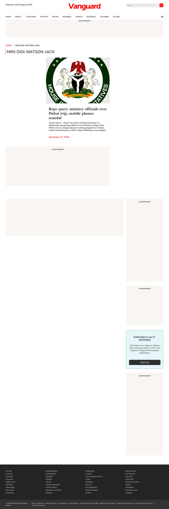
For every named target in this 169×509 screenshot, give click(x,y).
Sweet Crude (130, 471)
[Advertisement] (144, 240)
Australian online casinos (143, 503)
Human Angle (51, 487)
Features (49, 477)
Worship (129, 493)
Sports (79, 17)
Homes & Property (53, 485)
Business (67, 17)
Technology (130, 474)
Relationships (91, 487)
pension (49, 493)
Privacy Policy (73, 503)
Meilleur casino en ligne (107, 503)
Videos (128, 485)
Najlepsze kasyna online (125, 503)
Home (8, 17)
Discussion (10, 487)
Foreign (49, 479)
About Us (41, 503)
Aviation (9, 474)
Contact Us (63, 503)
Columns (104, 17)
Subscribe (144, 362)
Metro (55, 17)
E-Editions (10, 493)
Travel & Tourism (132, 482)
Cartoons (129, 479)
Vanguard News (84, 6)
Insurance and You (53, 490)
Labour (88, 474)
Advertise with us (52, 503)
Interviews (89, 471)
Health (48, 482)
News (17, 17)
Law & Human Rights (93, 477)
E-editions (31, 17)
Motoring (89, 482)
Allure (9, 471)
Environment (51, 474)
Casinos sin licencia (38, 505)
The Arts (129, 477)
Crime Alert (10, 482)
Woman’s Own (131, 490)
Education (10, 490)
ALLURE (116, 17)
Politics (44, 17)
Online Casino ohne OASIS (89, 503)
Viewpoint (129, 487)
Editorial (91, 17)
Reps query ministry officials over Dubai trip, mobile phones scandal (78, 113)
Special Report (91, 490)
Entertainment (52, 471)
